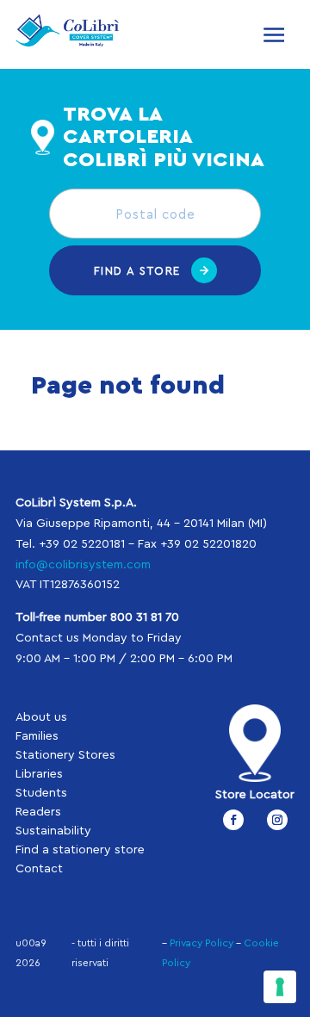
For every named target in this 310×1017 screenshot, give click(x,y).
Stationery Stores (65, 755)
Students (41, 793)
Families (37, 736)
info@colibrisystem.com (83, 565)
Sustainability (53, 831)
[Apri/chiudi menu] (273, 34)
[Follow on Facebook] (233, 819)
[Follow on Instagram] (277, 819)
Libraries (39, 774)
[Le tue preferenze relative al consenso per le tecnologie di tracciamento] (280, 986)
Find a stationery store (80, 850)
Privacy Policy (201, 943)
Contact (39, 869)
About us (41, 717)
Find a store (137, 270)
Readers (38, 812)
